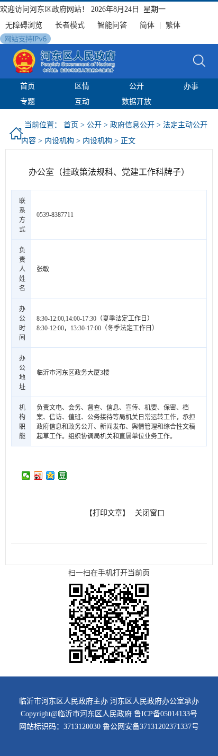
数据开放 (136, 102)
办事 (191, 86)
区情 (82, 86)
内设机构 (59, 141)
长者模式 (70, 25)
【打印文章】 (107, 513)
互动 (82, 102)
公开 (136, 86)
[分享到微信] (26, 475)
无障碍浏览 (23, 25)
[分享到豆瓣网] (62, 475)
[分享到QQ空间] (50, 475)
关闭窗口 (150, 513)
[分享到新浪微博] (38, 475)
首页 (27, 86)
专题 (27, 102)
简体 (147, 25)
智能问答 (112, 25)
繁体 (173, 25)
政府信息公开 (132, 125)
